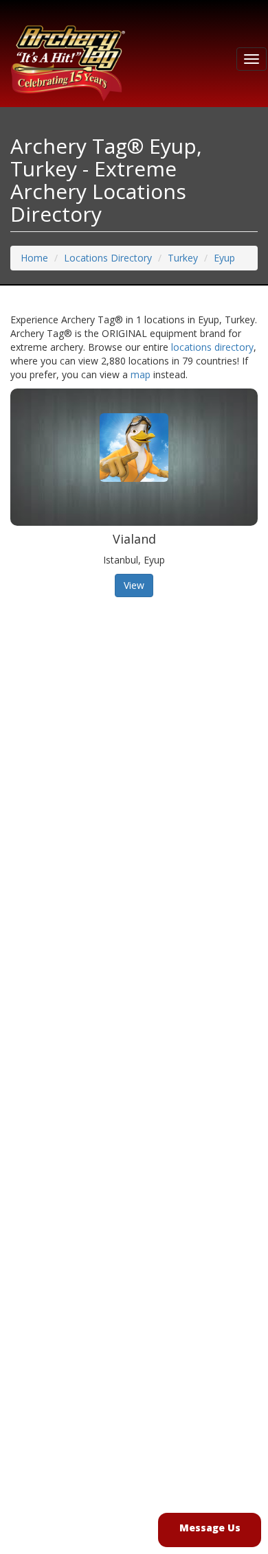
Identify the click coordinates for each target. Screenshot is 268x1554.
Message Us (210, 1527)
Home (34, 257)
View (134, 585)
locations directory (212, 346)
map (140, 374)
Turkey (183, 257)
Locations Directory (108, 257)
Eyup (224, 257)
